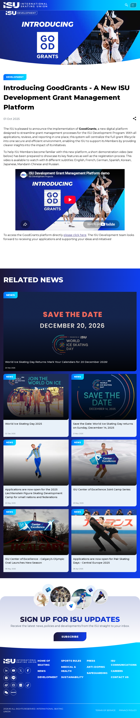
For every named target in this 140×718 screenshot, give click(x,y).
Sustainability (72, 677)
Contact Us (120, 677)
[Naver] (13, 692)
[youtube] (13, 671)
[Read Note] (21, 685)
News (42, 671)
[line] (13, 678)
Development (48, 677)
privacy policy (128, 710)
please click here (75, 235)
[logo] (19, 661)
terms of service (105, 710)
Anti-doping (96, 666)
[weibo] (6, 685)
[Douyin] (28, 685)
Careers (117, 671)
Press (91, 660)
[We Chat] (6, 692)
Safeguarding (97, 673)
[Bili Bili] (13, 685)
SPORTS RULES (71, 660)
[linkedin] (6, 670)
